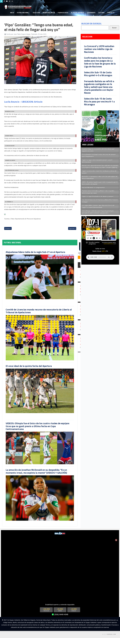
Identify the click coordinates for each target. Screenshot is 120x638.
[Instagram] (9, 1)
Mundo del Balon (49, 13)
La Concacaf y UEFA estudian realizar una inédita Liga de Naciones (99, 49)
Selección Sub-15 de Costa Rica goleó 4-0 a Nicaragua (98, 74)
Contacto (110, 13)
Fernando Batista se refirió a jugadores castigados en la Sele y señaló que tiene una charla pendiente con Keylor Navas (99, 87)
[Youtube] (7, 1)
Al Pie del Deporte (77, 13)
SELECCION (36, 13)
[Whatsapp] (12, 1)
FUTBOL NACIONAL (23, 13)
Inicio (12, 13)
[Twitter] (1, 1)
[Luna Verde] (100, 126)
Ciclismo (101, 13)
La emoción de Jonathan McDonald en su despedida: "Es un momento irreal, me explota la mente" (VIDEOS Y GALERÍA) (36, 471)
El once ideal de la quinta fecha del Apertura (29, 366)
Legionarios (91, 13)
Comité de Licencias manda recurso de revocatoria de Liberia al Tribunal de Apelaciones (39, 311)
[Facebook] (4, 1)
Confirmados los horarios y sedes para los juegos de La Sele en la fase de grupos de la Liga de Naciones (100, 62)
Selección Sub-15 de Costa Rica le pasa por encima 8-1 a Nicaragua (99, 101)
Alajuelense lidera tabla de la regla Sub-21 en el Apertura (35, 252)
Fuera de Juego (63, 13)
